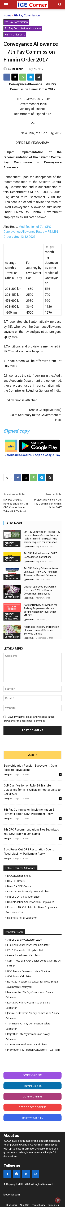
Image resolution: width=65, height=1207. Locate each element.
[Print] (38, 77)
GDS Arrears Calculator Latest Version (28, 971)
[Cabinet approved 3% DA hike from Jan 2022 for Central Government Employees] (12, 589)
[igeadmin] (5, 69)
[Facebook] (6, 77)
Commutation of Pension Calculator (26, 1044)
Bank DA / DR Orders (18, 886)
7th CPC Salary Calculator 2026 (24, 939)
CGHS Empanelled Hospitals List (24, 950)
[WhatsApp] (22, 77)
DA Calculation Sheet (18, 875)
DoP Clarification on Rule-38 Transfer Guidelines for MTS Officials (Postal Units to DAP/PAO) (32, 790)
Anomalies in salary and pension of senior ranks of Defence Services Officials (41, 630)
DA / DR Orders (15, 881)
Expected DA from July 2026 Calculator (28, 891)
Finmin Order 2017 (15, 34)
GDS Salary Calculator (19, 976)
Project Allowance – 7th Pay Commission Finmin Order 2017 (48, 503)
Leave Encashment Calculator (23, 955)
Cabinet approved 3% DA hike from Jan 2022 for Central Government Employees (40, 590)
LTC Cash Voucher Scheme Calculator (27, 945)
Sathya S (7, 774)
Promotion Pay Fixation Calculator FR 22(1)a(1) (33, 1049)
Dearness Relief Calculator (21, 917)
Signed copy (16, 431)
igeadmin (17, 68)
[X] (14, 77)
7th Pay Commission (27, 15)
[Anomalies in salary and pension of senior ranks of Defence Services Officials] (12, 629)
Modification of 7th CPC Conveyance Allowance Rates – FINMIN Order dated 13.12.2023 (30, 232)
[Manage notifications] (57, 1200)
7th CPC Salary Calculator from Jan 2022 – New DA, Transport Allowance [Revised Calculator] (41, 572)
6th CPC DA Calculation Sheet (23, 896)
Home (7, 15)
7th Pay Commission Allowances (23, 28)
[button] (5, 4)
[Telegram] (30, 77)
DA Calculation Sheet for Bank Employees (30, 902)
